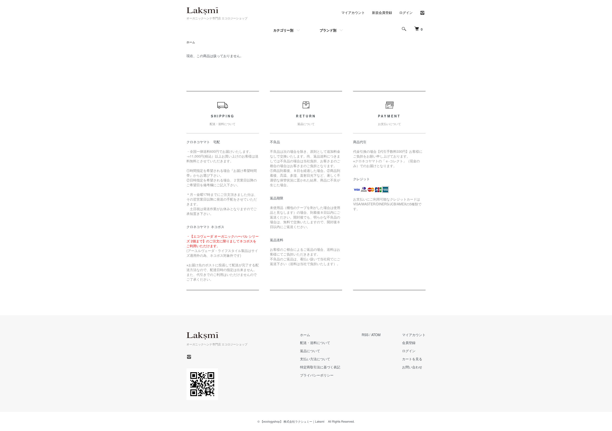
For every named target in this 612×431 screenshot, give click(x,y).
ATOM (376, 334)
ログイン (406, 12)
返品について (310, 350)
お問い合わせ (412, 367)
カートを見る (412, 358)
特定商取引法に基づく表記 (320, 367)
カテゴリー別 (283, 30)
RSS (365, 334)
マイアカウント (353, 12)
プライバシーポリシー (316, 375)
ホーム (190, 42)
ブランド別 (328, 30)
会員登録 (408, 342)
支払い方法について (315, 358)
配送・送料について (315, 342)
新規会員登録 (382, 12)
